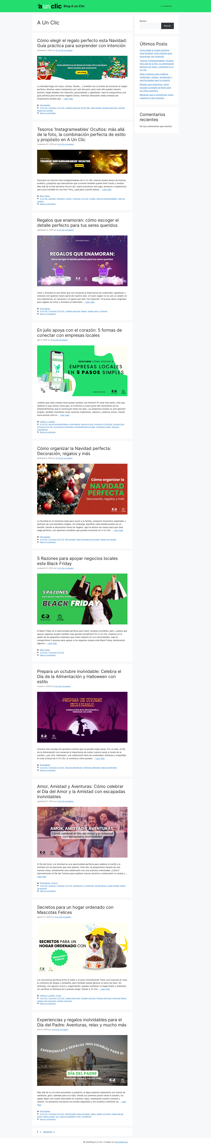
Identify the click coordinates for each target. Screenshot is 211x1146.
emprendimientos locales (85, 427)
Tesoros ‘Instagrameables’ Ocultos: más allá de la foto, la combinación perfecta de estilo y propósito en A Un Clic (81, 134)
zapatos (40, 201)
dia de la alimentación (74, 768)
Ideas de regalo (83, 1114)
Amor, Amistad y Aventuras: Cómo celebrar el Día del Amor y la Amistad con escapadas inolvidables (81, 791)
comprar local (118, 424)
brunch (69, 199)
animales (52, 199)
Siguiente (49, 1132)
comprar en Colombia (103, 424)
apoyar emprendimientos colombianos (64, 424)
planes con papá (103, 1114)
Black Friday (45, 196)
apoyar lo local (87, 424)
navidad (121, 108)
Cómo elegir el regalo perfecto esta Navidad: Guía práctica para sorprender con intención (82, 43)
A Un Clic (43, 108)
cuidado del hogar (72, 998)
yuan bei (121, 199)
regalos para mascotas (46, 1001)
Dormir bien (85, 108)
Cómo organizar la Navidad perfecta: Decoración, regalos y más (74, 451)
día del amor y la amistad (83, 886)
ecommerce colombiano (64, 427)
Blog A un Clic (74, 6)
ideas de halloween (109, 768)
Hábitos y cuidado (47, 422)
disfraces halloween (92, 768)
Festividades (45, 105)
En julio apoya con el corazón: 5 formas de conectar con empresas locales (79, 332)
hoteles (92, 199)
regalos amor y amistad (97, 311)
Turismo (54, 883)
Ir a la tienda (166, 6)
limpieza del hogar (109, 108)
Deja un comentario (48, 113)
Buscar (143, 21)
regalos (84, 311)
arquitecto (61, 199)
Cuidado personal (72, 108)
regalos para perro (64, 1001)
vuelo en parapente (67, 1116)
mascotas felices (119, 998)
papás (93, 1114)
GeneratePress (121, 1142)
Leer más (68, 99)
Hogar (58, 996)
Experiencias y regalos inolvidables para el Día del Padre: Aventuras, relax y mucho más (81, 1022)
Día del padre (70, 1114)
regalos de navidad (45, 110)
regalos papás (49, 1116)
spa (57, 1116)
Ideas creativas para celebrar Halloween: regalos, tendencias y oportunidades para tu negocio (156, 77)
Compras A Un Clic (56, 108)
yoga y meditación (83, 1116)
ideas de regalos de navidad (88, 539)
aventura (52, 886)
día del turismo (101, 886)
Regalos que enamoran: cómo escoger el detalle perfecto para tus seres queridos (78, 223)
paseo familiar (113, 886)
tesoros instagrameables (106, 199)
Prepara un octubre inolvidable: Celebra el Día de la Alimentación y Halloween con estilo (79, 676)
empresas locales (103, 427)
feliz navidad (96, 108)
